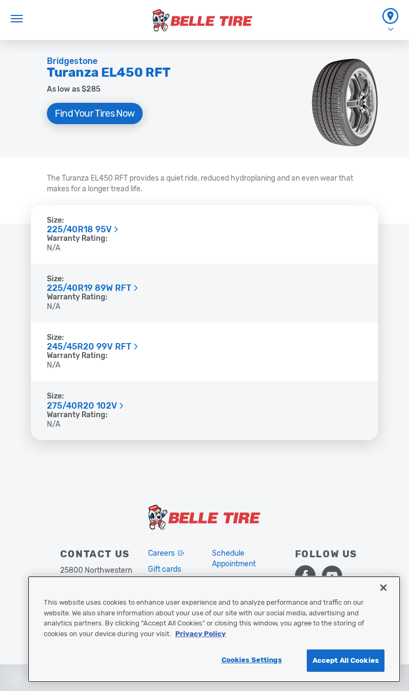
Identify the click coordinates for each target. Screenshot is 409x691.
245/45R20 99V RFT (89, 347)
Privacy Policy (200, 634)
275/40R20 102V (82, 406)
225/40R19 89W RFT (89, 288)
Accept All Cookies (346, 660)
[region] (214, 629)
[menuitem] (390, 20)
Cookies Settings (252, 660)
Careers (161, 553)
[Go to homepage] (202, 20)
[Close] (383, 587)
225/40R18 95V (79, 229)
